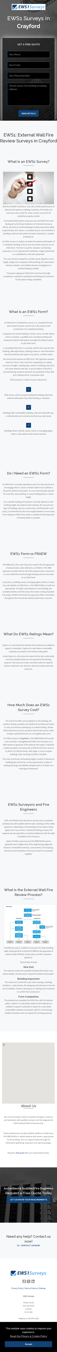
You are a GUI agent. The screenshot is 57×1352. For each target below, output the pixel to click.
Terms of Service (31, 1288)
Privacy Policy (17, 1288)
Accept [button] (28, 1344)
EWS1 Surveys (28, 1296)
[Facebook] (24, 1281)
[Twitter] (28, 1281)
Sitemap (42, 1288)
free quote (20, 1153)
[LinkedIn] (33, 1281)
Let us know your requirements (28, 1200)
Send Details (28, 113)
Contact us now (30, 1245)
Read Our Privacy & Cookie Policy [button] (28, 1336)
